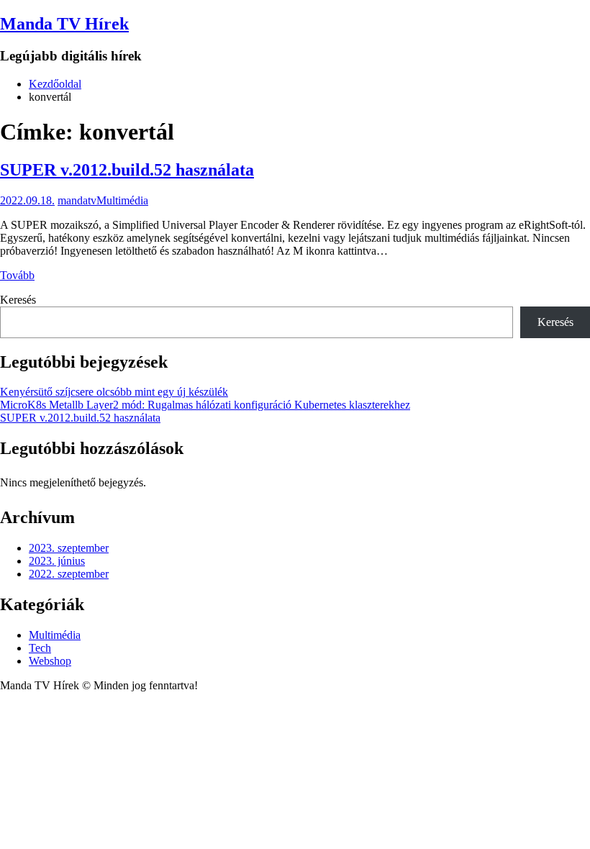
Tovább (17, 275)
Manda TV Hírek (64, 23)
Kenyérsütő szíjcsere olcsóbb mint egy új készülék (114, 392)
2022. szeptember (69, 574)
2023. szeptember (69, 548)
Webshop (50, 661)
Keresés (18, 300)
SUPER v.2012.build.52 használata (127, 169)
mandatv (77, 200)
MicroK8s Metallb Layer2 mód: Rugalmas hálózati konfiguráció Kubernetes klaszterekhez (205, 405)
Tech (40, 648)
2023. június (57, 561)
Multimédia (122, 200)
